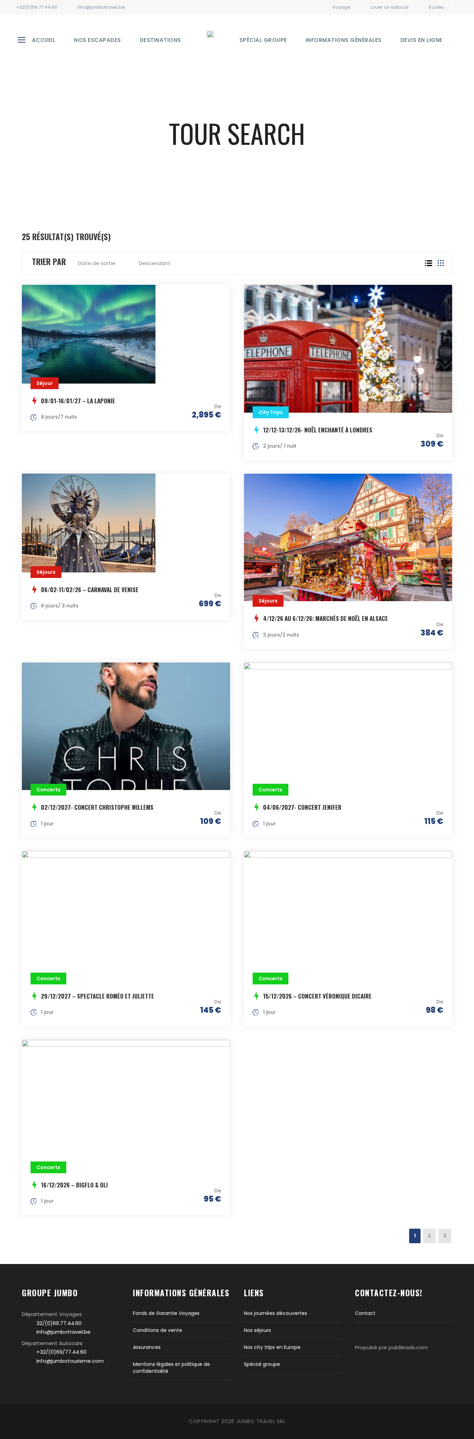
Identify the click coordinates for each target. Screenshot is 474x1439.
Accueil (44, 40)
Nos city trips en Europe (272, 1347)
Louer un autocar (390, 7)
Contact (365, 1313)
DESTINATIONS (160, 40)
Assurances (147, 1347)
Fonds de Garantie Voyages (166, 1313)
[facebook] (464, 7)
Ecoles (436, 7)
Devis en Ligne (421, 40)
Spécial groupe (263, 40)
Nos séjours (257, 1330)
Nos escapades (97, 40)
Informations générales (344, 40)
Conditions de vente (157, 1330)
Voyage (341, 7)
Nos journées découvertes (275, 1313)
